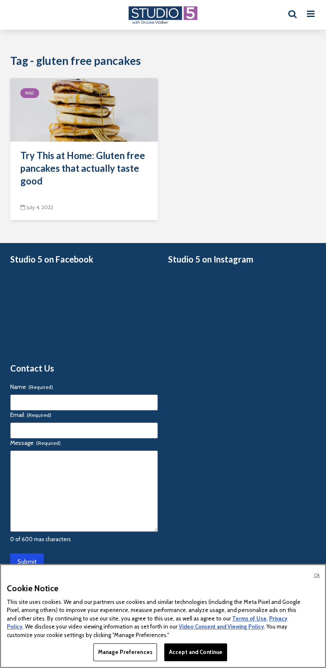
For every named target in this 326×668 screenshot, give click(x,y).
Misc (29, 93)
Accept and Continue (195, 651)
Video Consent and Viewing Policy (221, 626)
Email (30, 415)
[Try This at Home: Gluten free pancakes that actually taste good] (84, 109)
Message (35, 443)
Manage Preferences (125, 651)
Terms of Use (249, 618)
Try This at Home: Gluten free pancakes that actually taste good (82, 168)
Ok (317, 575)
